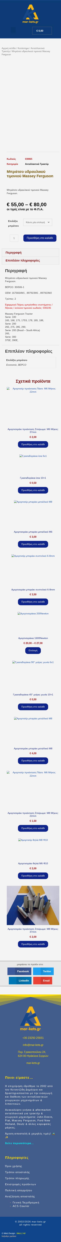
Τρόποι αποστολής (17, 1172)
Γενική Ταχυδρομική (26, 1202)
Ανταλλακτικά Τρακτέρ (37, 164)
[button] (13, 30)
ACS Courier (21, 1206)
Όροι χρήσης (13, 1166)
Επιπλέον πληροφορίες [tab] (23, 260)
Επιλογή (33, 650)
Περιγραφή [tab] (14, 252)
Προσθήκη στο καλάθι (40, 238)
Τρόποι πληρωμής (17, 1178)
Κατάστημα (23, 48)
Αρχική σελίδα (9, 48)
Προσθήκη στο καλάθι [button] (33, 444)
